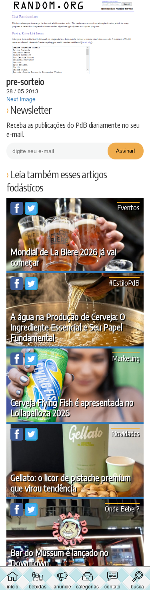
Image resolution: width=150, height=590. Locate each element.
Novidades (125, 433)
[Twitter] (31, 212)
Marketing (126, 357)
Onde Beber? (122, 508)
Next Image (21, 99)
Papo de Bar (75, 10)
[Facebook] (17, 212)
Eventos (128, 207)
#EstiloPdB (124, 282)
